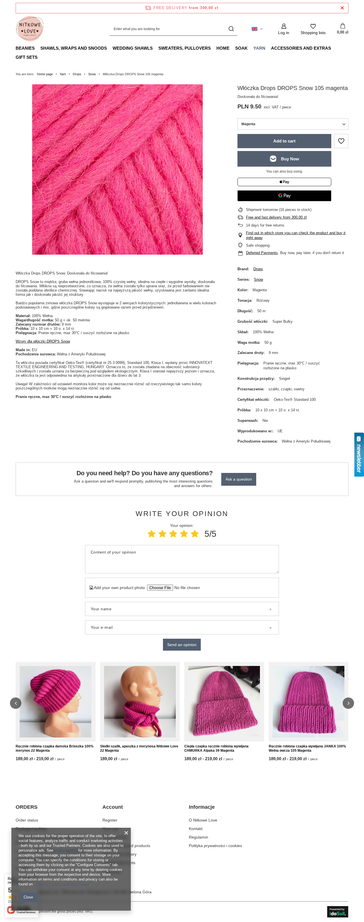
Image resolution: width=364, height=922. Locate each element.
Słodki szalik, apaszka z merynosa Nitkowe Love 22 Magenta (139, 748)
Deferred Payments (262, 253)
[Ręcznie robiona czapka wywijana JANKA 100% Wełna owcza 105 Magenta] (309, 701)
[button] (15, 703)
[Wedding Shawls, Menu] (155, 48)
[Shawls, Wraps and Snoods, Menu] (109, 48)
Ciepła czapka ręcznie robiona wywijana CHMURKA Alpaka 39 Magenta (216, 748)
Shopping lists (114, 837)
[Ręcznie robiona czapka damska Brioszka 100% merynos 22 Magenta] (56, 701)
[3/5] (173, 533)
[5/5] (195, 533)
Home (222, 48)
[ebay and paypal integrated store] (337, 911)
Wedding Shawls (133, 48)
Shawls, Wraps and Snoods (73, 48)
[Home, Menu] (232, 48)
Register (109, 820)
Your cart (110, 828)
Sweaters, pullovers (184, 48)
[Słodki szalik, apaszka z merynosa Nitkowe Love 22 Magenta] (140, 701)
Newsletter (111, 871)
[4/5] (184, 533)
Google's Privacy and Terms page (61, 884)
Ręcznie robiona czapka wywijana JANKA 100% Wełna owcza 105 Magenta (307, 748)
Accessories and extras (301, 48)
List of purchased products (126, 845)
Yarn (259, 48)
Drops (77, 74)
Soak (241, 48)
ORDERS (27, 807)
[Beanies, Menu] (37, 48)
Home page (45, 74)
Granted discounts (118, 862)
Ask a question (239, 479)
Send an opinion (182, 644)
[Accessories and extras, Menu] (333, 48)
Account (112, 807)
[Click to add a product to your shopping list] (341, 141)
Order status (27, 820)
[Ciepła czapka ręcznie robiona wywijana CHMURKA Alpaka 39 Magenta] (224, 701)
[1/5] (152, 533)
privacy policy (65, 850)
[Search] (231, 29)
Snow (92, 74)
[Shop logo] (30, 29)
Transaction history (119, 854)
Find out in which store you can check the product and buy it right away (296, 235)
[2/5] (162, 533)
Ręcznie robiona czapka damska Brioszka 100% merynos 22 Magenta (55, 748)
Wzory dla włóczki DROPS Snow (43, 341)
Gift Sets (27, 57)
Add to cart (284, 141)
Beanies (25, 48)
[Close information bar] (342, 8)
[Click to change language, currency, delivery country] (257, 29)
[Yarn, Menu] (268, 48)
